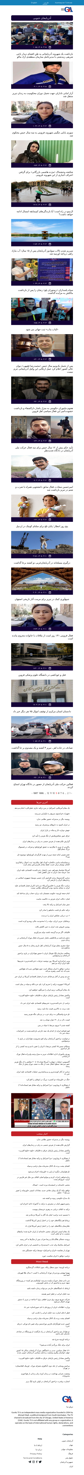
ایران (71, 1466)
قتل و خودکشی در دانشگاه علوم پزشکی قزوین (42, 674)
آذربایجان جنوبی (67, 1441)
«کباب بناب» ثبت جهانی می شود (42, 329)
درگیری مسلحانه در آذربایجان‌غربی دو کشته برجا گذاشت (42, 562)
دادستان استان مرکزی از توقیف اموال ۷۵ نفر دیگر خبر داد (42, 711)
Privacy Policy (36, 1454)
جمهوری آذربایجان (66, 1462)
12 (48, 793)
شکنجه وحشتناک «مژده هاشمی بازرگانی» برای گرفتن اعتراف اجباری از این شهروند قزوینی (46, 173)
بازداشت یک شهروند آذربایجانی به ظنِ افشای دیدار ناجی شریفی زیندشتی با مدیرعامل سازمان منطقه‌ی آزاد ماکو (44, 55)
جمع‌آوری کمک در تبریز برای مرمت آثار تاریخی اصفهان (42, 599)
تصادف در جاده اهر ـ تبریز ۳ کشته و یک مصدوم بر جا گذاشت (42, 747)
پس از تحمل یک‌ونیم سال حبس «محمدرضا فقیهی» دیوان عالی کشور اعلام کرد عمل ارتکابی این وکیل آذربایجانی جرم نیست (43, 368)
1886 (41, 793)
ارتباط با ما (38, 1445)
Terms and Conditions (32, 1458)
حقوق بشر (69, 1458)
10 (54, 793)
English (34, 3)
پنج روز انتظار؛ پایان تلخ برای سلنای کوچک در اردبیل (42, 526)
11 (51, 793)
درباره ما (39, 1450)
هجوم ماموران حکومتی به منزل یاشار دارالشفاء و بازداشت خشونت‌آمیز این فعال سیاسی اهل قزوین (43, 410)
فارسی (46, 3)
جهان (71, 1445)
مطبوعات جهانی (67, 1449)
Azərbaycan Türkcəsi (63, 3)
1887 (35, 793)
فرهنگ (70, 1454)
